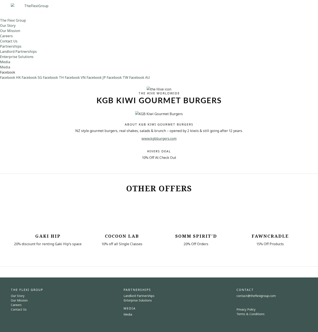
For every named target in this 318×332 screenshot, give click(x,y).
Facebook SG (32, 77)
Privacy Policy (245, 309)
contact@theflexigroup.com (256, 296)
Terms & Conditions (250, 314)
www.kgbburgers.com (159, 138)
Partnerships (10, 46)
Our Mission (10, 30)
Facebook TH (53, 77)
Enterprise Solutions (17, 56)
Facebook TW (117, 77)
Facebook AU (139, 77)
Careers (6, 36)
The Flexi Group (13, 20)
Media (5, 62)
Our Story (8, 25)
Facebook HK (10, 77)
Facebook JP (96, 77)
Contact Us (9, 41)
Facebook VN (75, 77)
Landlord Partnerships (18, 51)
